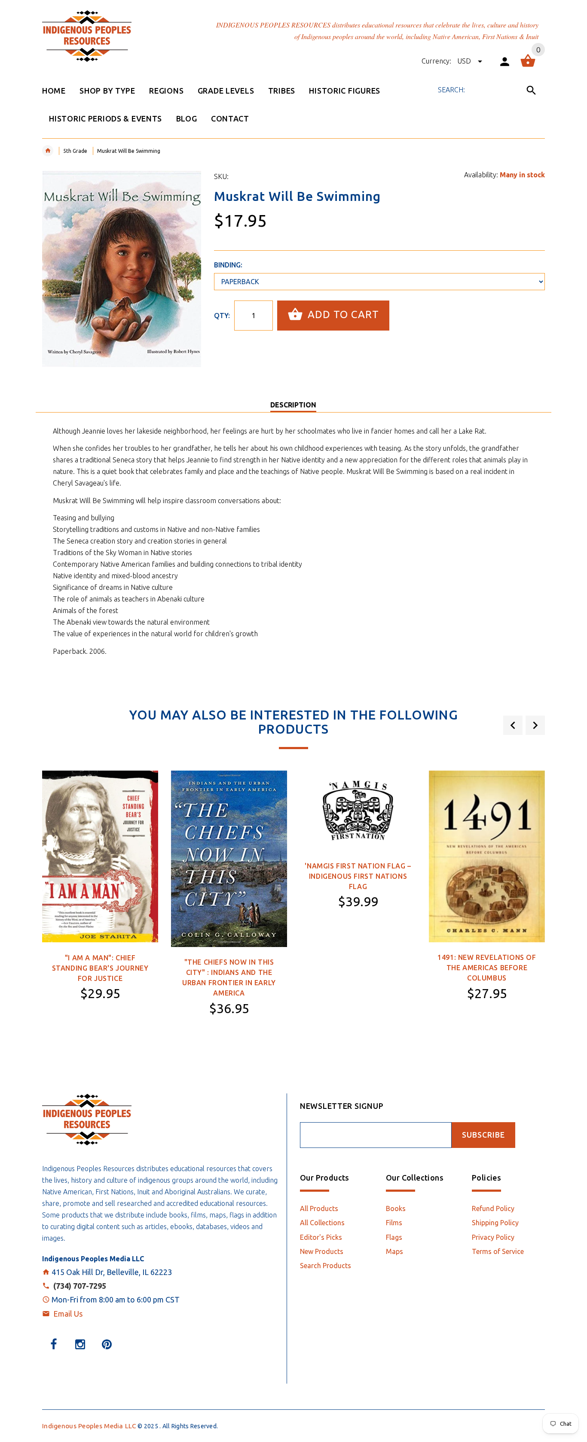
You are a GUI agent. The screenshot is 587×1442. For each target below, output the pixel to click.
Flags (394, 1237)
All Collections (322, 1222)
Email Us (68, 1313)
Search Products (325, 1265)
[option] (100, 908)
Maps (394, 1251)
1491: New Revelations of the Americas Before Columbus (486, 967)
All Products (319, 1208)
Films (394, 1222)
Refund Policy (493, 1208)
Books (396, 1208)
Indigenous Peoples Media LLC (89, 1426)
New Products (321, 1251)
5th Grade (75, 151)
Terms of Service (498, 1251)
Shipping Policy (495, 1222)
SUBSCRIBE (483, 1135)
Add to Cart (342, 314)
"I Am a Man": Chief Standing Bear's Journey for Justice (100, 968)
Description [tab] (293, 405)
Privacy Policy (493, 1237)
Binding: (228, 265)
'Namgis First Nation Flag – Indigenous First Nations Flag (358, 876)
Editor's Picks (321, 1237)
